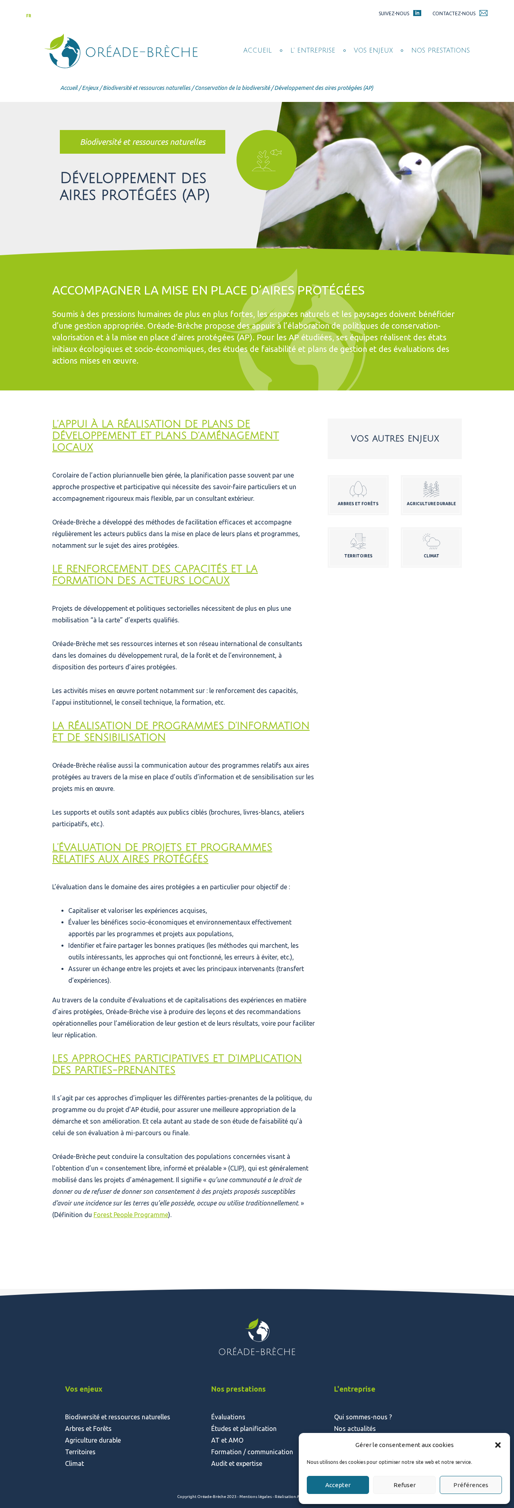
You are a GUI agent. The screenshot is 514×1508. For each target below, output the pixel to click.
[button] (498, 1445)
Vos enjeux (373, 50)
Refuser (405, 1485)
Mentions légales (256, 1496)
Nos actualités (355, 1428)
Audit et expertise (236, 1463)
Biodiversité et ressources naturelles (146, 88)
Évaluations (228, 1417)
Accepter (338, 1485)
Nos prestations (440, 50)
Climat (74, 1463)
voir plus (358, 495)
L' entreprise (312, 50)
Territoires (80, 1451)
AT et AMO (227, 1440)
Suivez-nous (394, 13)
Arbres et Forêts (88, 1428)
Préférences (470, 1485)
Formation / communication (252, 1451)
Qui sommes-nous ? (363, 1417)
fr (28, 16)
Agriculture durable (93, 1440)
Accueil (257, 50)
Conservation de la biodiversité (232, 88)
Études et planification (244, 1428)
